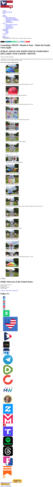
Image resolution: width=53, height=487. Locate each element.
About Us (5, 16)
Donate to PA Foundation (6, 485)
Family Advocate (9, 28)
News (4, 23)
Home (4, 15)
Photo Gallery (6, 37)
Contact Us (3, 290)
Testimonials (8, 21)
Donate (4, 10)
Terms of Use (15, 290)
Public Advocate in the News (12, 24)
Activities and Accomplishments (12, 19)
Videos (7, 31)
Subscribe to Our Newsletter (6, 482)
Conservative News (10, 26)
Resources (5, 33)
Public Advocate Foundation (11, 18)
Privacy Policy (9, 290)
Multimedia (5, 30)
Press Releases (9, 25)
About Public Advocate (10, 17)
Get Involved (5, 29)
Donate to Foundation (7, 12)
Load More (3, 278)
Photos (7, 32)
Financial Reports (9, 22)
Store (4, 13)
